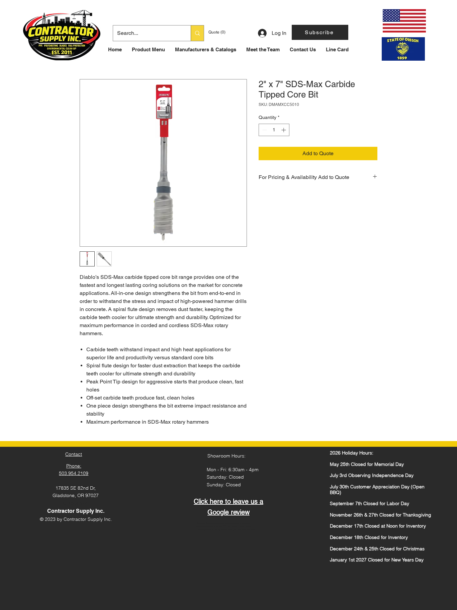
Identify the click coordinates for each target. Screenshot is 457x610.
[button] (320, 32)
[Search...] (197, 33)
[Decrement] (264, 130)
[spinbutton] (274, 130)
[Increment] (284, 130)
